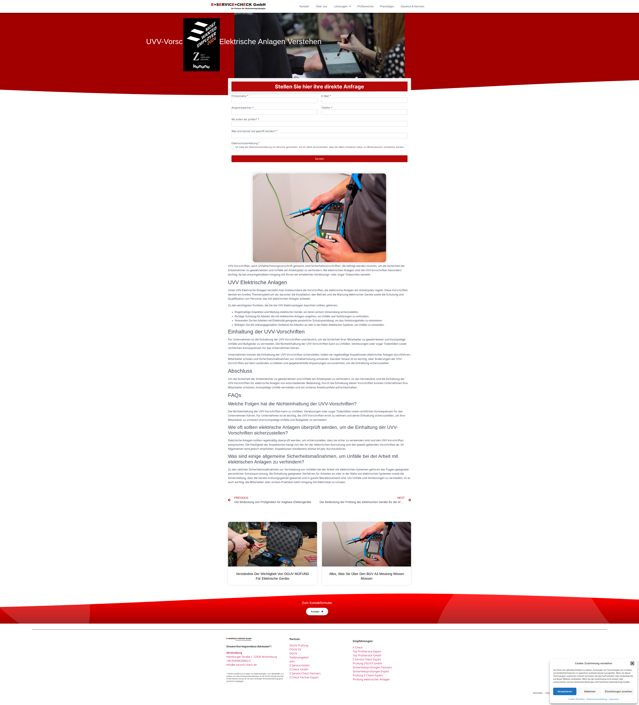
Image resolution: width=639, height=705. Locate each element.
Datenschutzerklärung (596, 699)
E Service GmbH (300, 665)
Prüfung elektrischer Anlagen (371, 679)
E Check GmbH (299, 669)
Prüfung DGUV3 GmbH (367, 663)
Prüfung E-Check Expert (368, 675)
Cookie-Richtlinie (576, 699)
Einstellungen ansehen (618, 691)
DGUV (293, 653)
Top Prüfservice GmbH (367, 655)
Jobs (292, 661)
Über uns (321, 6)
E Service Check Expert (367, 659)
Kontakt (304, 6)
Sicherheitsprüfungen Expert (371, 671)
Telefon (326, 107)
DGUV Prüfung (299, 645)
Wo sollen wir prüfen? (245, 119)
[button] (632, 663)
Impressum (614, 699)
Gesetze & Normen (412, 6)
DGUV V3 (295, 649)
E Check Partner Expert (304, 677)
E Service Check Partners (305, 673)
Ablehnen (590, 691)
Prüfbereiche (365, 6)
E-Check (358, 647)
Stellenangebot (299, 657)
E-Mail (326, 96)
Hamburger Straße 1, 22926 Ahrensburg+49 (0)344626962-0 (251, 657)
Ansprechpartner (242, 107)
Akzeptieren (564, 691)
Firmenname (239, 96)
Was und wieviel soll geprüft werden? (254, 131)
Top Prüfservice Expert (367, 651)
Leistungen (340, 6)
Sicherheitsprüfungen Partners (372, 667)
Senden (319, 158)
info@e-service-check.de (241, 665)
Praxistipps (387, 6)
